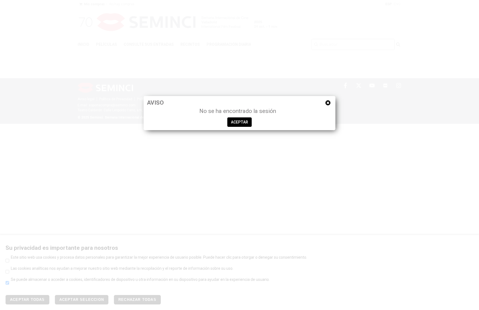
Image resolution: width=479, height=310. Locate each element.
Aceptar (239, 122)
